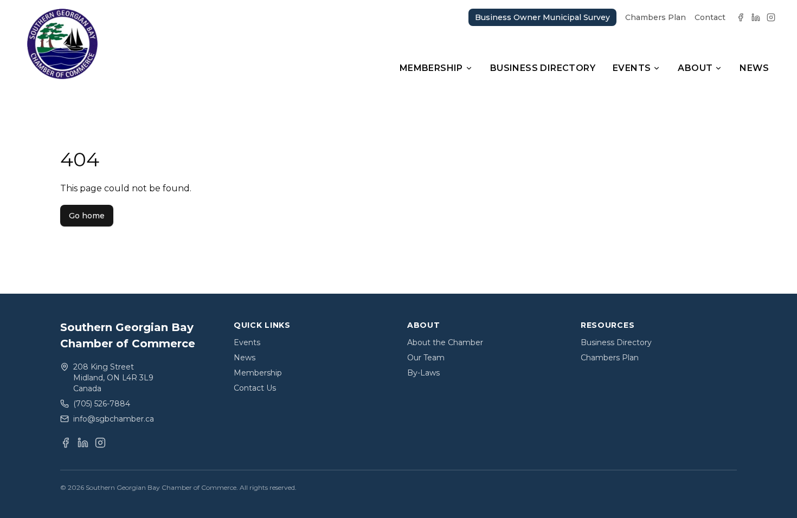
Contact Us (255, 388)
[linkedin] (755, 17)
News (754, 68)
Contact (710, 17)
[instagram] (771, 17)
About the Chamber (445, 342)
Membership (431, 68)
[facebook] (740, 17)
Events (632, 68)
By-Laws (423, 373)
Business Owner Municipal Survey (542, 17)
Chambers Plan (655, 17)
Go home (87, 216)
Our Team (426, 357)
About (695, 68)
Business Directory (542, 68)
